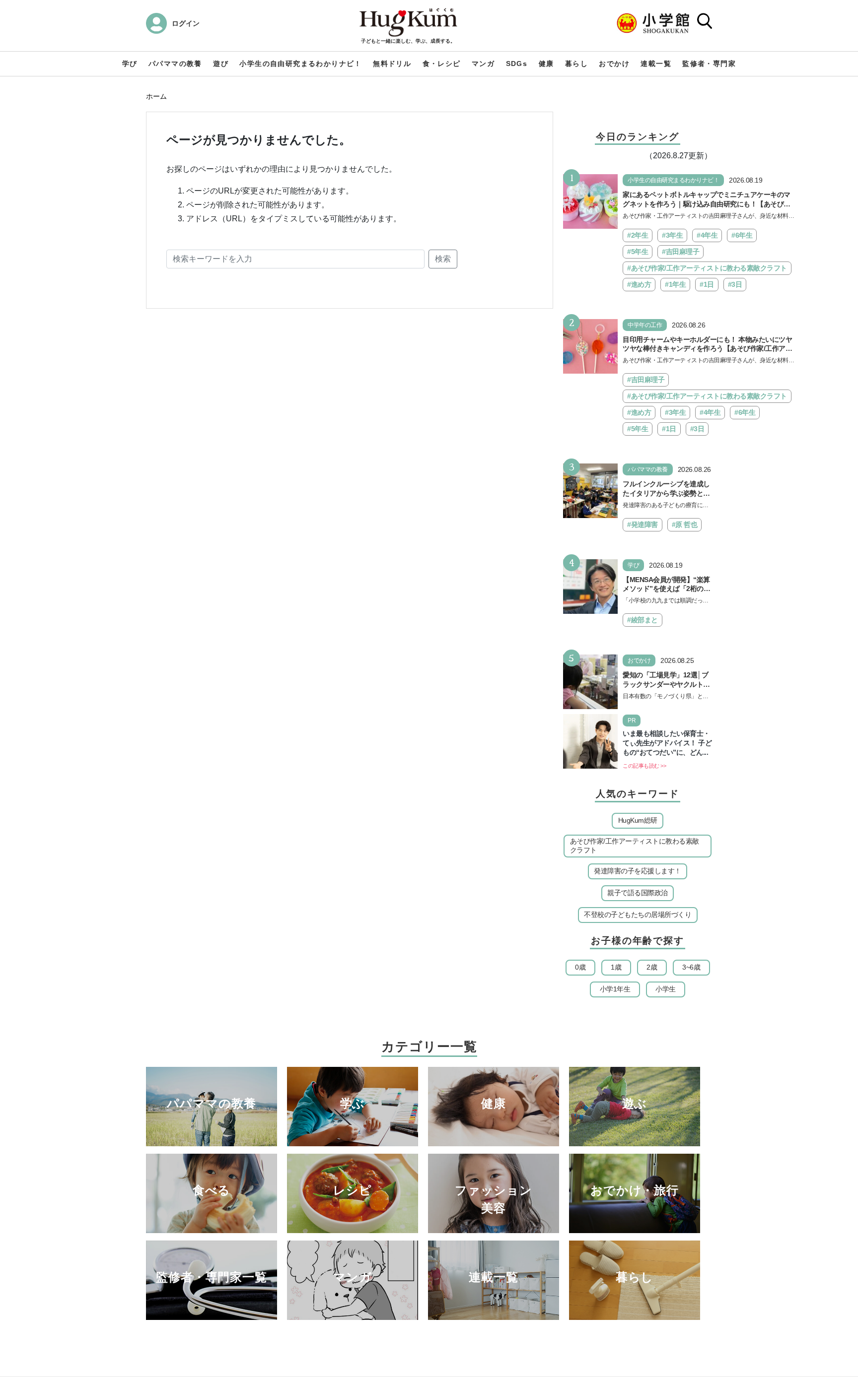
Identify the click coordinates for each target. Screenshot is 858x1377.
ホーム (156, 96)
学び (130, 63)
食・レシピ (442, 63)
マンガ (483, 63)
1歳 (616, 967)
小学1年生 (615, 989)
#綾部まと (642, 620)
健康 (546, 63)
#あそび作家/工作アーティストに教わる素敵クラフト (707, 268)
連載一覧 (656, 63)
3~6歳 (691, 967)
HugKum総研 (637, 820)
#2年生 (637, 235)
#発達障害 (642, 524)
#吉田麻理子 (680, 252)
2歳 (651, 967)
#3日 (735, 284)
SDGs (517, 63)
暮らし (576, 63)
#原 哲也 (685, 524)
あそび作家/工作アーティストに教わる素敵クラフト (634, 845)
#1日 (707, 284)
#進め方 (639, 284)
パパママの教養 (175, 63)
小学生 (665, 989)
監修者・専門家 (709, 63)
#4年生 (707, 235)
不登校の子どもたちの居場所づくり (637, 914)
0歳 (580, 967)
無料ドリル (392, 63)
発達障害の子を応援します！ (637, 871)
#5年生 (637, 252)
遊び (220, 63)
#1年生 (675, 284)
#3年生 (672, 235)
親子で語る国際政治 (637, 893)
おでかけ (614, 63)
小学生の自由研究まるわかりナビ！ (300, 63)
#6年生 (741, 235)
